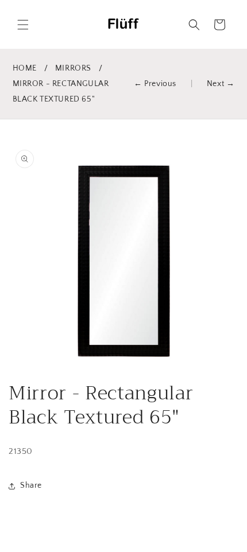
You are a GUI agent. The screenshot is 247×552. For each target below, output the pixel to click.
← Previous (155, 83)
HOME (25, 68)
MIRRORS (73, 68)
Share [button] (31, 485)
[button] (23, 24)
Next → (221, 83)
